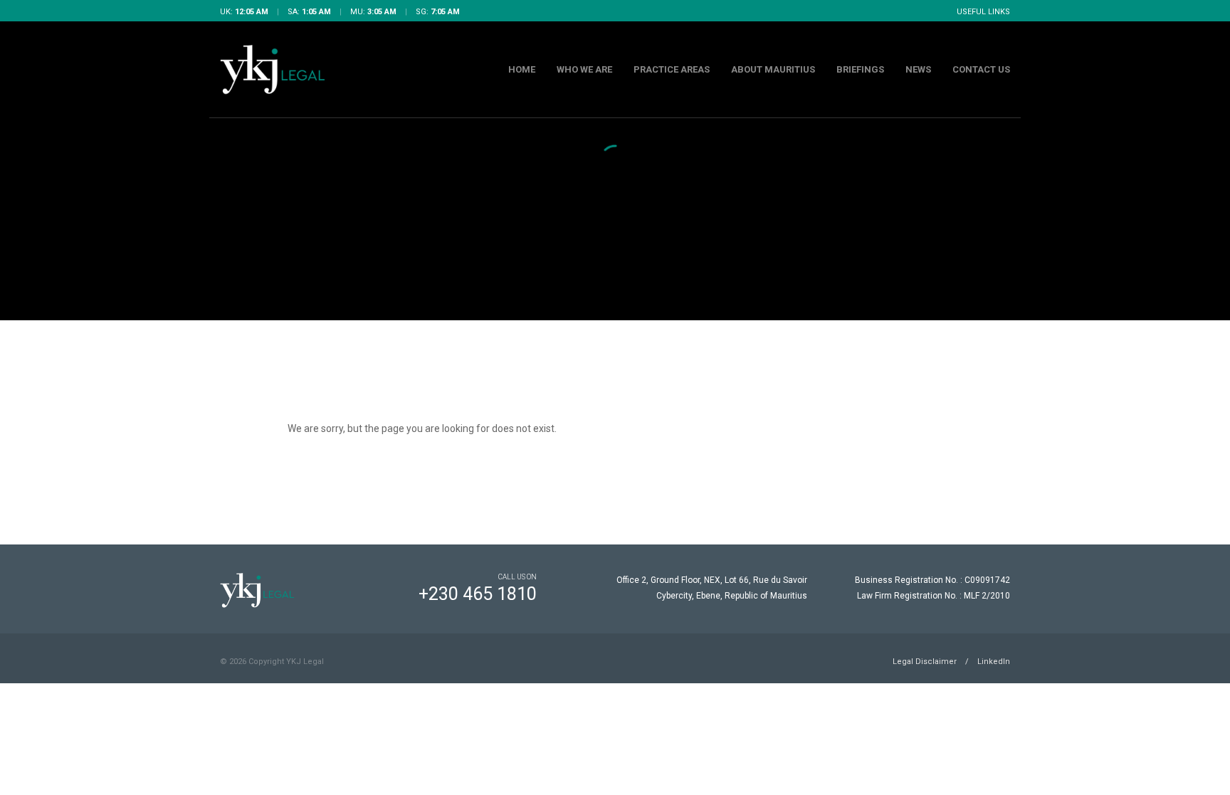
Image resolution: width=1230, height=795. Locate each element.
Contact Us (981, 69)
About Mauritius (773, 69)
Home (521, 69)
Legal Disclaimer (925, 661)
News (918, 69)
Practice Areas (672, 69)
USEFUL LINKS (983, 11)
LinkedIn (993, 661)
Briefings (860, 69)
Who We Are (584, 69)
